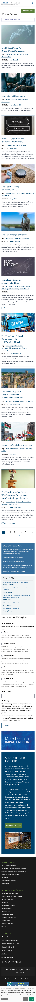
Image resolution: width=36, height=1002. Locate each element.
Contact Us (4, 926)
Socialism (23, 145)
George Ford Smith (15, 105)
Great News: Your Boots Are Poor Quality (15, 582)
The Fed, (19, 54)
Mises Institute (7, 605)
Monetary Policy (6, 57)
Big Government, (11, 193)
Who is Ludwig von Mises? (9, 866)
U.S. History (5, 350)
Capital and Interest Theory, (24, 502)
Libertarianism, (10, 238)
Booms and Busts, (11, 54)
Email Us (4, 954)
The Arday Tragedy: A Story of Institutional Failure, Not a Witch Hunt (12, 394)
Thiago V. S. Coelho (15, 199)
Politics (3, 451)
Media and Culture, (18, 401)
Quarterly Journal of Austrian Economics (13, 872)
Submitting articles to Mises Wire (13, 557)
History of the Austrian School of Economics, (19, 286)
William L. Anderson (15, 507)
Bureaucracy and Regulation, (25, 193)
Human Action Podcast (8, 881)
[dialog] (18, 994)
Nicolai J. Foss (7, 599)
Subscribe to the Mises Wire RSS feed (14, 571)
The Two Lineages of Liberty (13, 235)
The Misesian (8, 678)
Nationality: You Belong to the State (16, 445)
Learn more (11, 710)
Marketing (5, 701)
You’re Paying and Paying (11, 608)
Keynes (15, 504)
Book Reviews (24, 289)
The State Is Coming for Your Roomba (10, 188)
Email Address (7, 691)
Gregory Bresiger (8, 611)
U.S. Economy (5, 102)
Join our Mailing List (7, 957)
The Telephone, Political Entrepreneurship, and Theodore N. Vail (12, 339)
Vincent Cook (14, 148)
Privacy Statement (7, 923)
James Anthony (7, 592)
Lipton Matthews (15, 404)
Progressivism (29, 401)
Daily (6, 632)
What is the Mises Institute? (9, 893)
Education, (9, 401)
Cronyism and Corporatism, (9, 348)
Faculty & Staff (6, 911)
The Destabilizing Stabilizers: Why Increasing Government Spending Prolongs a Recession (14, 495)
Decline (26, 999)
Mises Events (5, 902)
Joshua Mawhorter (15, 353)
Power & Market (10, 578)
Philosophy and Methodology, (10, 289)
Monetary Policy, (23, 99)
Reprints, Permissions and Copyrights (14, 561)
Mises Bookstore (6, 908)
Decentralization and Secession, (15, 449)
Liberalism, (18, 238)
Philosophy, (16, 145)
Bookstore (8, 667)
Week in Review (9, 643)
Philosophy (25, 238)
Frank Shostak (14, 60)
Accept (31, 999)
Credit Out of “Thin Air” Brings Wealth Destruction (13, 49)
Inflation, (25, 54)
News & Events (9, 655)
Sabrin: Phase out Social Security (13, 603)
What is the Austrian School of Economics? (14, 869)
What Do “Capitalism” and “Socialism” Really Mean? (12, 140)
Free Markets (5, 196)
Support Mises (28, 11)
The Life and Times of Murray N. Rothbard (11, 281)
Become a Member (13, 826)
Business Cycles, (10, 502)
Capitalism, (9, 145)
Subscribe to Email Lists (8, 917)
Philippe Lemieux (15, 241)
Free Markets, (23, 348)
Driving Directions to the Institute (11, 896)
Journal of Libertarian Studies (10, 875)
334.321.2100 (10, 947)
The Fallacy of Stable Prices (13, 96)
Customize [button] (5, 999)
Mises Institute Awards (8, 905)
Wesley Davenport (8, 584)
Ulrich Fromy (13, 454)
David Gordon (14, 292)
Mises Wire (4, 878)
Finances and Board (7, 914)
